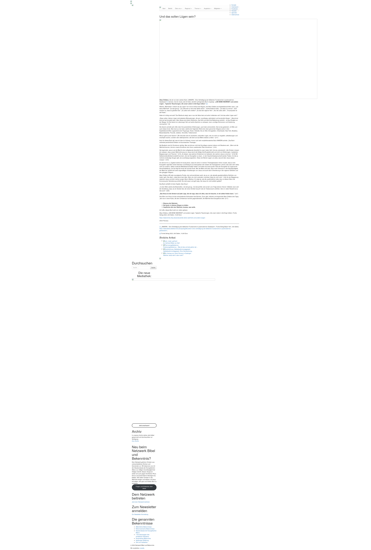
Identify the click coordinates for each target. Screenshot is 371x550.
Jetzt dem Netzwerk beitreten (141, 502)
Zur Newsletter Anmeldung (140, 514)
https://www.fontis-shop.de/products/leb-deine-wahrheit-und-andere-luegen (182, 218)
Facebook (234, 9)
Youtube (234, 11)
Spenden (234, 13)
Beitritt (170, 8)
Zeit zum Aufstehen (142, 542)
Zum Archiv (135, 441)
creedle (142, 548)
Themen (197, 8)
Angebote (207, 8)
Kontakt (233, 5)
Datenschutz (235, 15)
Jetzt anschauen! (144, 425)
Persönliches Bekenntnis (143, 538)
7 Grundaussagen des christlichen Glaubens (142, 535)
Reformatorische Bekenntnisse (145, 529)
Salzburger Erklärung (142, 540)
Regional (188, 8)
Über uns (178, 8)
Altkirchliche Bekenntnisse (144, 527)
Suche (153, 267)
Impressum (234, 7)
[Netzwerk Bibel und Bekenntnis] (132, 5)
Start (164, 8)
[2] (207, 104)
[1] (167, 102)
